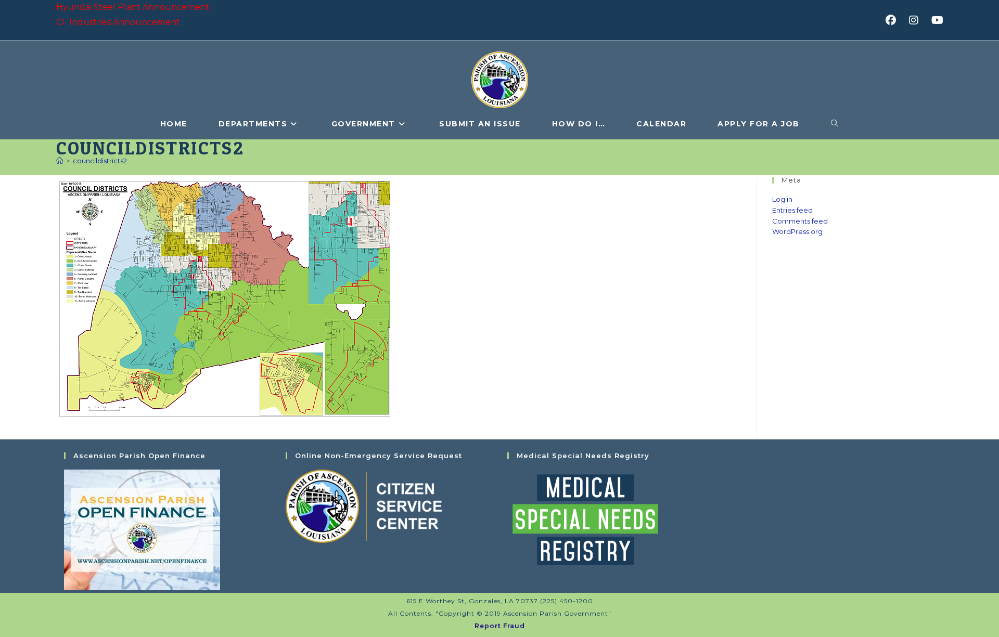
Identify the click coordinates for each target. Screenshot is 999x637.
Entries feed (792, 210)
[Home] (59, 161)
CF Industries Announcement (118, 22)
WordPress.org (797, 231)
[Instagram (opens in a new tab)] (917, 20)
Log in (782, 199)
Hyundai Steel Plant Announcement (133, 7)
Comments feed (800, 221)
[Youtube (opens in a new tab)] (935, 20)
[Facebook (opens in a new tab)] (894, 20)
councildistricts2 (100, 161)
